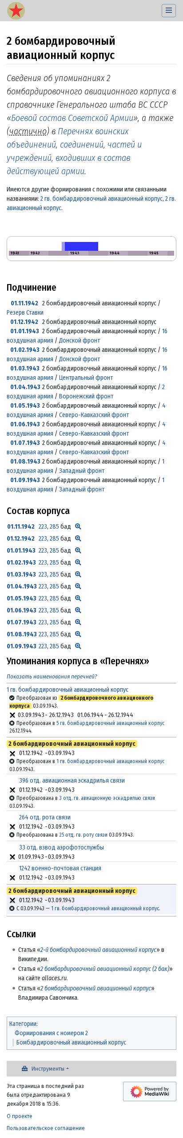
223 (43, 526)
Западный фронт (81, 471)
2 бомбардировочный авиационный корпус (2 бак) (104, 969)
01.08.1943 (25, 461)
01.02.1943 (25, 350)
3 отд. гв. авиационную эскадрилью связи (107, 798)
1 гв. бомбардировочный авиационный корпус (67, 690)
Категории (22, 1024)
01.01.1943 (24, 331)
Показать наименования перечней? (52, 676)
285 (54, 526)
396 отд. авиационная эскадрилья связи (72, 780)
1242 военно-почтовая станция (60, 868)
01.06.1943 (25, 424)
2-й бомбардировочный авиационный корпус (98, 950)
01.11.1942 (24, 303)
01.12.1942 (24, 322)
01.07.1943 (25, 443)
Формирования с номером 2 (51, 1033)
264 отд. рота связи (45, 817)
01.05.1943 (25, 405)
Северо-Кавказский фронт (94, 415)
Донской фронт (79, 340)
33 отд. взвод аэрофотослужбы (61, 847)
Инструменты (48, 1068)
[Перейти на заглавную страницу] (16, 11)
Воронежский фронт (86, 396)
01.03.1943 (25, 368)
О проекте (19, 1116)
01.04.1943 (25, 387)
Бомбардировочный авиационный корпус (71, 1042)
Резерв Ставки (25, 312)
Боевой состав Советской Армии (72, 118)
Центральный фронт (86, 378)
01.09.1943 (25, 480)
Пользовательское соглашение (46, 1128)
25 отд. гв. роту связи (83, 835)
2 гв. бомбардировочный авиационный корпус (101, 199)
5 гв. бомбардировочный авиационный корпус (110, 723)
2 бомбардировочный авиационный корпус (95, 988)
